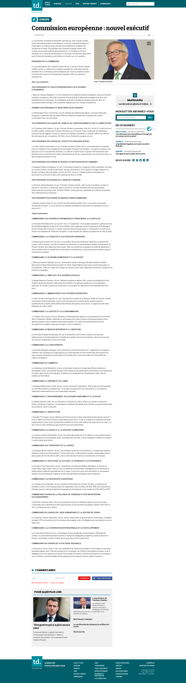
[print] (149, 35)
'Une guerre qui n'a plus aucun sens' (130, 154)
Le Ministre (50, 663)
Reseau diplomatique (55, 666)
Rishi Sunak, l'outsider (82, 619)
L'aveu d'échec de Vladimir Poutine (99, 599)
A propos (150, 663)
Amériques (78, 676)
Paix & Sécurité (101, 668)
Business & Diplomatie (99, 675)
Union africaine (122, 663)
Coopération (100, 678)
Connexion (84, 578)
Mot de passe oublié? (40, 583)
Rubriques (105, 3)
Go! (150, 117)
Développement (101, 671)
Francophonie (122, 674)
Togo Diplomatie (37, 12)
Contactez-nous (146, 666)
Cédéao (119, 666)
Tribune (119, 676)
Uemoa (118, 668)
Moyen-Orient (90, 3)
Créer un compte (57, 583)
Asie (77, 3)
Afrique (57, 3)
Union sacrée (79, 632)
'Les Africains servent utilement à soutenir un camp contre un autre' (134, 135)
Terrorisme (99, 666)
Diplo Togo (47, 4)
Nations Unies (122, 671)
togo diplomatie (37, 668)
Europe (68, 3)
